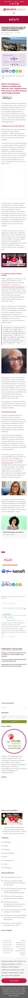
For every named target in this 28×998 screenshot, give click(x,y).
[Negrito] (3, 608)
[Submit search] (25, 707)
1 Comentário (6, 34)
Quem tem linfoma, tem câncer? (13, 532)
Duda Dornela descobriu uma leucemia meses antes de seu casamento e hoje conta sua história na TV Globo (7, 947)
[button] (14, 13)
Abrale (3, 233)
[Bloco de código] (16, 608)
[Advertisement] (14, 183)
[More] (20, 71)
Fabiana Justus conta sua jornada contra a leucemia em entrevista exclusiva (14, 665)
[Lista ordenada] (10, 608)
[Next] (4, 552)
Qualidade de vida (8, 860)
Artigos (5, 846)
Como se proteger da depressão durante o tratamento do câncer (13, 660)
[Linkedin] (13, 71)
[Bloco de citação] (14, 608)
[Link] (18, 608)
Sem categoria (7, 868)
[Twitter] (10, 71)
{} (19, 608)
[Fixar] (8, 608)
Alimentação (7, 842)
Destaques (6, 849)
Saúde (5, 864)
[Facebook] (3, 71)
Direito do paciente (9, 853)
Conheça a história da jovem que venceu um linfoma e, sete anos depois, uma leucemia (13, 654)
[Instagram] (6, 71)
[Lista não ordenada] (12, 608)
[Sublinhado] (7, 608)
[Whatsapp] (16, 71)
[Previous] (2, 552)
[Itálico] (5, 608)
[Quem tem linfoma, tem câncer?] (14, 522)
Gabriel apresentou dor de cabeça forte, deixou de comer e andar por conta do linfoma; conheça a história (20, 948)
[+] (21, 608)
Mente (18, 32)
